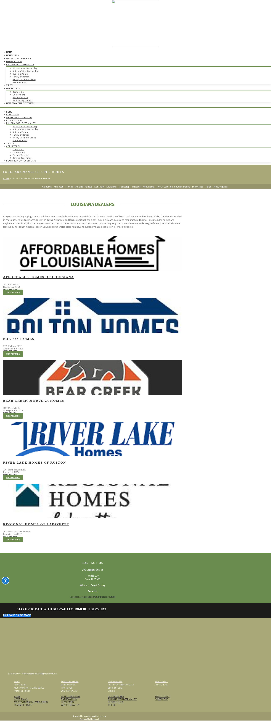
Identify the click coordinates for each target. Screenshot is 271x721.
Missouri (136, 186)
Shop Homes (13, 292)
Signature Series (69, 681)
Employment (19, 95)
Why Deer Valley (69, 691)
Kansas (88, 186)
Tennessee (197, 186)
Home (9, 52)
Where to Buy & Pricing (92, 585)
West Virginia (220, 186)
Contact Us (18, 92)
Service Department (22, 100)
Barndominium (20, 82)
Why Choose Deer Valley (25, 68)
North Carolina (165, 186)
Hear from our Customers (20, 103)
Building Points (20, 74)
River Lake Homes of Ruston (34, 462)
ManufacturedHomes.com (95, 716)
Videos (9, 85)
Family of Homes (21, 77)
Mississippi (124, 186)
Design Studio (14, 61)
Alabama (47, 186)
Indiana (79, 186)
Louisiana (111, 186)
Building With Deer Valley (20, 64)
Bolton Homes (18, 339)
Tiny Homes (66, 687)
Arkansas (58, 186)
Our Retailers (115, 681)
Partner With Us (20, 98)
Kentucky (99, 186)
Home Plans (12, 55)
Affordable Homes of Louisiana (38, 277)
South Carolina (182, 186)
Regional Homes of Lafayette (36, 524)
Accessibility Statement (89, 719)
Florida (69, 186)
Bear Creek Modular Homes (33, 400)
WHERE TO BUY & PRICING (18, 58)
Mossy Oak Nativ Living (24, 80)
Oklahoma (148, 186)
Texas (208, 186)
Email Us (92, 591)
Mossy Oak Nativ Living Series (29, 687)
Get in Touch (13, 88)
